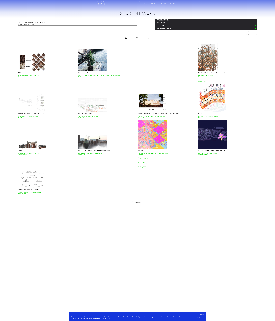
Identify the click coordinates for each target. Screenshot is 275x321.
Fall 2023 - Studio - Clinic (205, 75)
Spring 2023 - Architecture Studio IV (88, 116)
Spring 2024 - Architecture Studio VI (28, 75)
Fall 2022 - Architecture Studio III (208, 116)
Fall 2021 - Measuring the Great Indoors (29, 192)
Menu (153, 3)
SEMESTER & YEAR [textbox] (164, 29)
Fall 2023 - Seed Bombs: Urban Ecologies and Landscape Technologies (99, 75)
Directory (162, 3)
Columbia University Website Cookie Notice (95, 318)
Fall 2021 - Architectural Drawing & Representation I (153, 153)
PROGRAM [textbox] (161, 23)
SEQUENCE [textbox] (161, 26)
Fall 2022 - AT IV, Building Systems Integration (152, 116)
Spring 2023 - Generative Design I (28, 116)
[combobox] (206, 20)
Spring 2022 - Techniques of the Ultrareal (90, 153)
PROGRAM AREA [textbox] (163, 20)
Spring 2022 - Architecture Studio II (28, 153)
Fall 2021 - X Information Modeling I (208, 153)
